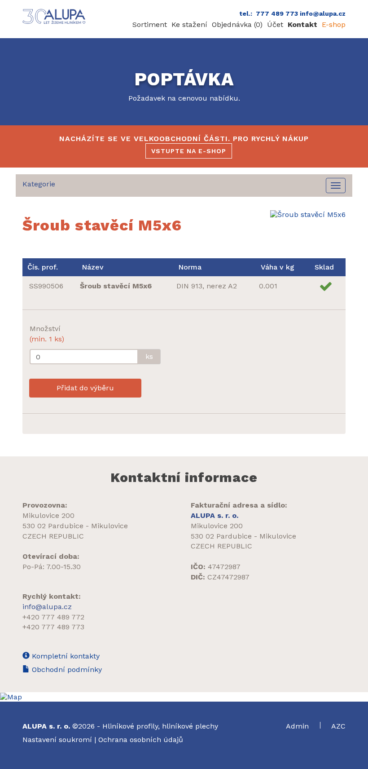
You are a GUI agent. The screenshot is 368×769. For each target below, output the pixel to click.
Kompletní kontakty (65, 656)
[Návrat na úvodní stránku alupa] (55, 16)
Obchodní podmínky (66, 669)
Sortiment (149, 24)
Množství (47, 333)
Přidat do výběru (85, 388)
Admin (298, 726)
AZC (338, 726)
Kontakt (302, 24)
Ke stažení (189, 24)
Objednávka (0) (237, 24)
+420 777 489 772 (53, 617)
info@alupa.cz (47, 606)
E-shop (334, 24)
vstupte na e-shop (188, 151)
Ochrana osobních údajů (140, 739)
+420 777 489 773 (53, 627)
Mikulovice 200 (48, 515)
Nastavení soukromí (57, 739)
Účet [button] (275, 24)
